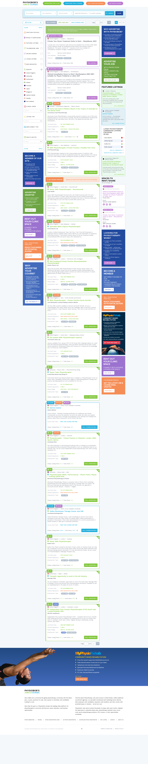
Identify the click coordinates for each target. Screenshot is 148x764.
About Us (120, 719)
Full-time (64, 131)
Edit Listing (103, 719)
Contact (112, 719)
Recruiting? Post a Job (52, 3)
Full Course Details (118, 123)
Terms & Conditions (106, 728)
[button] (41, 69)
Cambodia (29, 76)
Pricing (40, 719)
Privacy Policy (119, 728)
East (62, 298)
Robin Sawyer (108, 147)
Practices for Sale (32, 32)
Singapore (29, 92)
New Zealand (30, 101)
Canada (28, 98)
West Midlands (65, 145)
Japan (28, 88)
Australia (28, 85)
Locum (63, 632)
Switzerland (29, 79)
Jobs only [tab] (63, 22)
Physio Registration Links (52, 719)
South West (64, 187)
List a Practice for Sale (95, 3)
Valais (59, 573)
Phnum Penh (60, 370)
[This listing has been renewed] (77, 136)
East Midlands (65, 71)
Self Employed (73, 167)
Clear (26, 27)
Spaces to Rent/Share (33, 37)
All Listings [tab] (51, 22)
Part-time (64, 167)
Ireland (28, 82)
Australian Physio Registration (88, 719)
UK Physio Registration (69, 719)
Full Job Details (119, 105)
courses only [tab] (77, 22)
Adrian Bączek (108, 140)
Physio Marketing (29, 719)
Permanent (72, 284)
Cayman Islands (30, 95)
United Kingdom (30, 73)
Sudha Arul (107, 144)
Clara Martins (108, 137)
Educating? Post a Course (73, 3)
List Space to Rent (115, 3)
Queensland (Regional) (62, 106)
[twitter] (82, 728)
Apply (40, 27)
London (63, 38)
